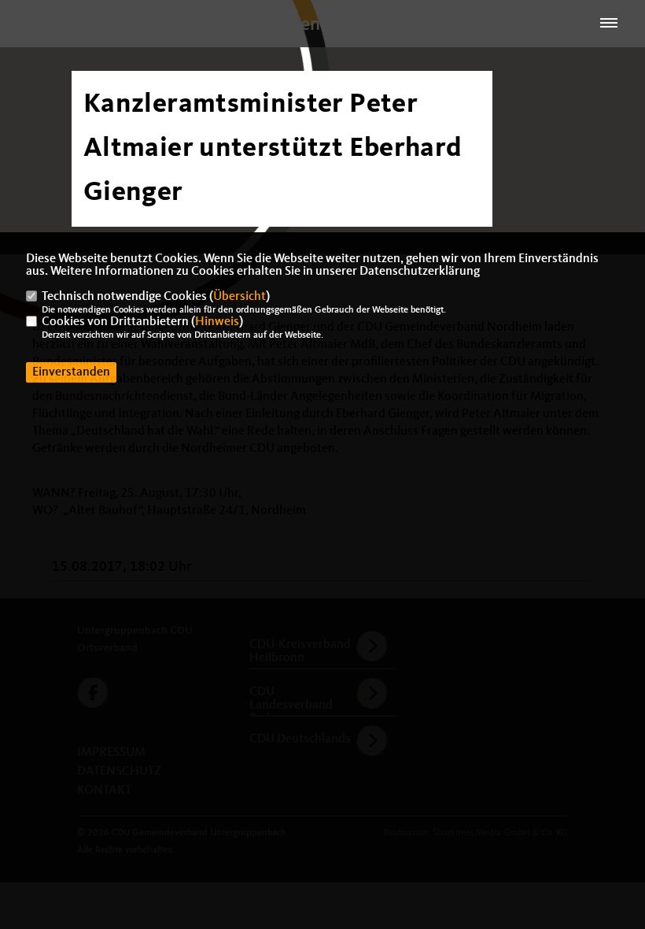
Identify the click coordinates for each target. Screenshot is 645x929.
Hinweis (217, 322)
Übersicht (239, 297)
